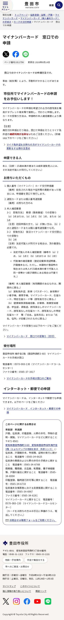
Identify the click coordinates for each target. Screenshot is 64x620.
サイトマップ (9, 586)
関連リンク (41, 591)
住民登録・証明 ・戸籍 (41, 14)
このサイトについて (30, 586)
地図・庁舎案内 (13, 559)
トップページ (21, 14)
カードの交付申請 (22, 21)
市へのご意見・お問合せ (17, 566)
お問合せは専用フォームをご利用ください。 (32, 520)
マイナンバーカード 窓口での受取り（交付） (31, 336)
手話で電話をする (36, 559)
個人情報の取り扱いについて (17, 591)
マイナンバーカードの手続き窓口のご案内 (29, 378)
